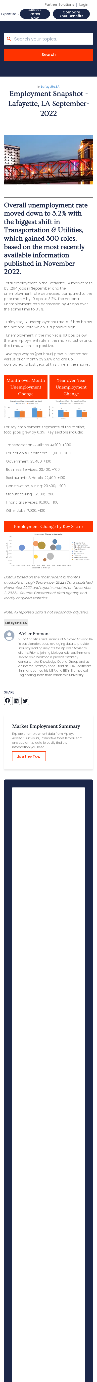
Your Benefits (71, 14)
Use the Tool (29, 756)
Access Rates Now (35, 14)
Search (49, 54)
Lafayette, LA (50, 87)
